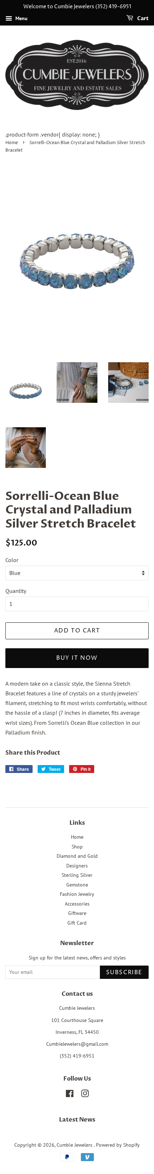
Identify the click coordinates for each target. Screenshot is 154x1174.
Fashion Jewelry (77, 894)
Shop (77, 846)
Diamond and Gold (77, 856)
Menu (21, 18)
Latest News (77, 1120)
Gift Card (77, 923)
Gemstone (77, 884)
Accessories (77, 904)
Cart (142, 18)
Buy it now (77, 658)
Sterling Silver (77, 875)
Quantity (15, 590)
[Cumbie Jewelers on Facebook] (70, 1095)
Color (11, 559)
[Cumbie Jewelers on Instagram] (85, 1095)
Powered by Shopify (118, 1145)
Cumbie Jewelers (75, 1145)
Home (11, 143)
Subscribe (124, 972)
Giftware (77, 913)
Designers (77, 865)
